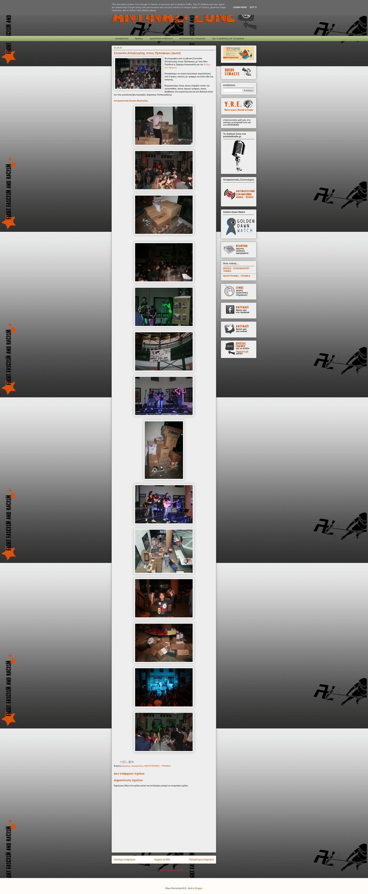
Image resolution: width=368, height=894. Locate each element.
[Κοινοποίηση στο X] (127, 761)
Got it (253, 7)
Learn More (240, 7)
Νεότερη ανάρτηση (124, 859)
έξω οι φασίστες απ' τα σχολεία (228, 38)
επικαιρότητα (121, 38)
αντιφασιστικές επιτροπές (192, 38)
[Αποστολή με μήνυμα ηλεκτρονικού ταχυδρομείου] (121, 761)
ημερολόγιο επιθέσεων (161, 38)
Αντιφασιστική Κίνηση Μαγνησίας (131, 100)
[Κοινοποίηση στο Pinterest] (132, 761)
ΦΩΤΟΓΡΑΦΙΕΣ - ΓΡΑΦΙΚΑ (157, 766)
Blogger (198, 888)
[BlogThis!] (124, 761)
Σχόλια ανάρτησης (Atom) (170, 870)
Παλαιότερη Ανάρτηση (201, 859)
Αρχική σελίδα (162, 859)
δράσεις (139, 38)
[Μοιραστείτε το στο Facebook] (129, 761)
